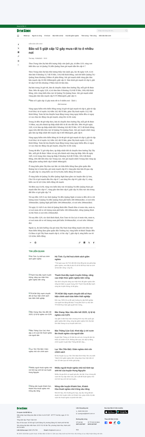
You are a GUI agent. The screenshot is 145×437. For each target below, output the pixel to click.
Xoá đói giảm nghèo (72, 35)
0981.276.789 (33, 430)
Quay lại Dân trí (21, 26)
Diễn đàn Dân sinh (105, 35)
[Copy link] (18, 56)
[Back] (18, 64)
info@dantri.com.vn (54, 430)
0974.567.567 (92, 424)
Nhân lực (27, 35)
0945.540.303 (83, 411)
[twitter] (18, 48)
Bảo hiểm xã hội (58, 35)
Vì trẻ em (47, 35)
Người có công (37, 35)
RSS (77, 430)
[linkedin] (18, 52)
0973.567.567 (80, 424)
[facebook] (18, 44)
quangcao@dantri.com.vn (86, 413)
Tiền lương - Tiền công (89, 35)
